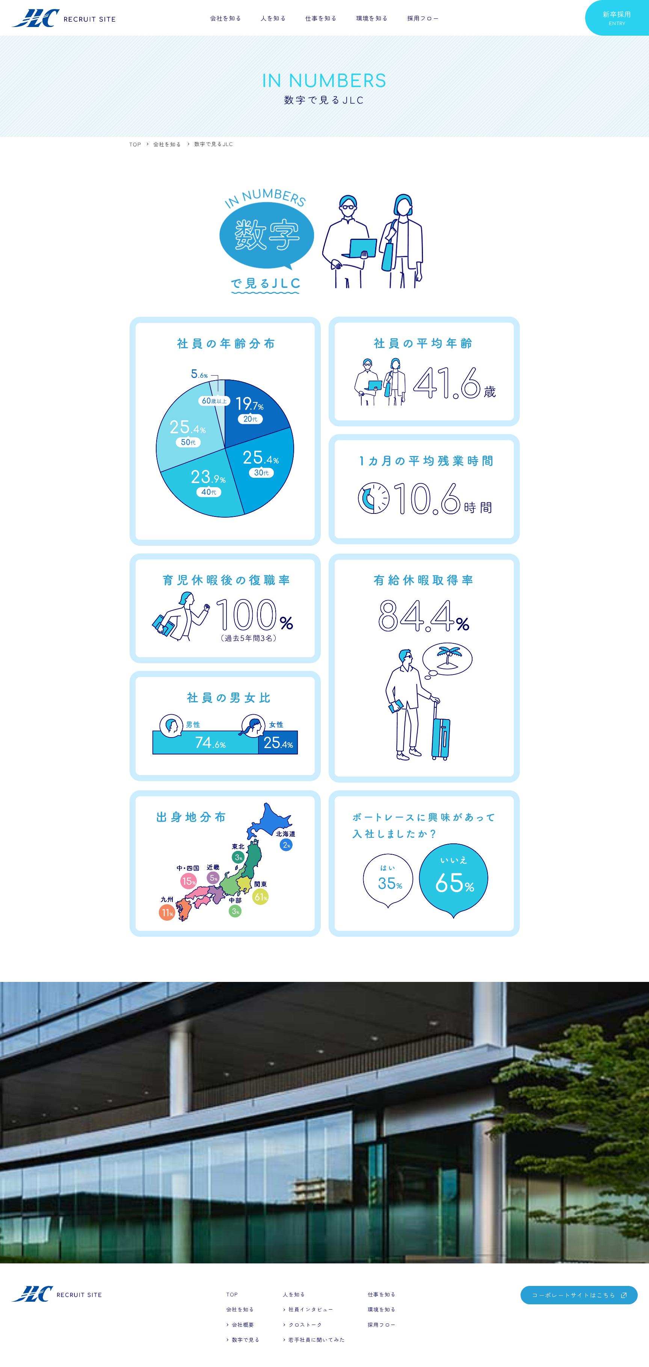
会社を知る (226, 17)
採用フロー (423, 17)
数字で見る (246, 1339)
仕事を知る (321, 17)
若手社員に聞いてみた (270, 52)
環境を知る (372, 17)
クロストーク (257, 65)
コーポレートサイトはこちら (574, 1294)
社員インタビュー (264, 40)
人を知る (273, 17)
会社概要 (243, 1324)
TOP (232, 1294)
